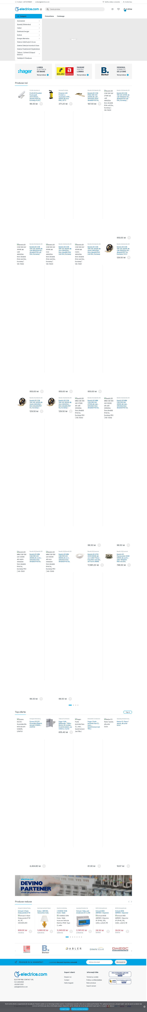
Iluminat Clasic (46, 908)
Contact (66, 980)
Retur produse (91, 983)
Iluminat (19, 35)
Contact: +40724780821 (24, 2)
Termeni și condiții (92, 977)
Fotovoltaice (49, 16)
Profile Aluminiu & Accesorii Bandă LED (35, 91)
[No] (145, 1007)
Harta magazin (68, 983)
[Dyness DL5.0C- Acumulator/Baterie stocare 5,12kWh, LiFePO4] (22, 793)
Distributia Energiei (23, 31)
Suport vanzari (91, 986)
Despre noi (67, 977)
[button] (70, 705)
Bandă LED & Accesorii (94, 91)
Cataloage (60, 16)
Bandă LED (91, 90)
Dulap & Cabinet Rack (24, 908)
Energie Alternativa (23, 38)
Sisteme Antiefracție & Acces (26, 42)
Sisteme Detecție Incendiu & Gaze (28, 45)
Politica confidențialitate (94, 980)
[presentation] (131, 951)
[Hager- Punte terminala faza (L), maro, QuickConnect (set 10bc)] (80, 793)
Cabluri (19, 28)
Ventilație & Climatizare (24, 58)
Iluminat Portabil (63, 90)
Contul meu (128, 2)
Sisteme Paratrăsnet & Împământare (28, 49)
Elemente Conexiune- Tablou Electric (94, 719)
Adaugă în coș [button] (40, 104)
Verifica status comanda (112, 2)
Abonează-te (120, 962)
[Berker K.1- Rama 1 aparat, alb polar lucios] (109, 793)
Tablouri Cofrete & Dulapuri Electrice (64, 719)
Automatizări (21, 21)
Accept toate (64, 1009)
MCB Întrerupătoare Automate (101, 908)
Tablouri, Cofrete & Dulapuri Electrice (26, 53)
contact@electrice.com (42, 2)
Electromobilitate (62, 908)
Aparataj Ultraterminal (24, 24)
